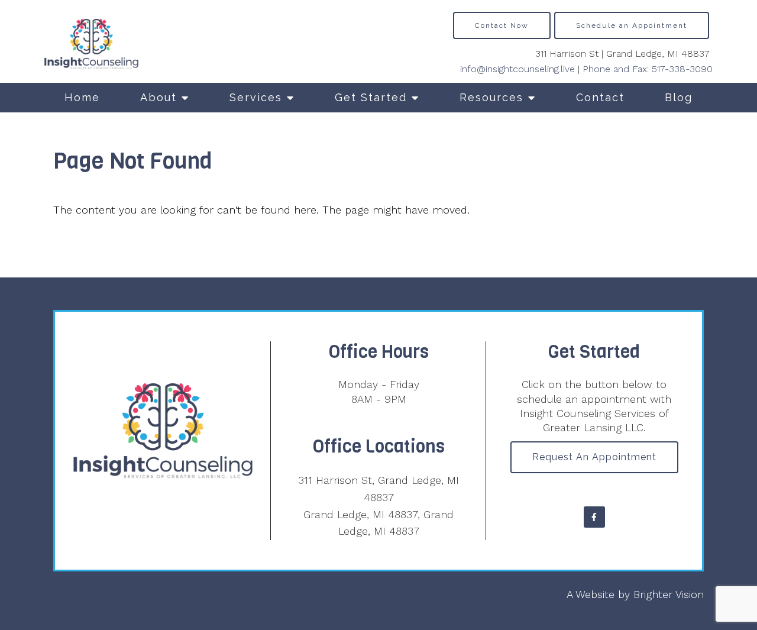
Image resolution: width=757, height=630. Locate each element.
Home (82, 97)
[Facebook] (594, 517)
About (158, 97)
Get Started (371, 97)
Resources (491, 97)
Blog (679, 97)
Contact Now (502, 25)
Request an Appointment (594, 457)
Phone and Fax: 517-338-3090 (648, 69)
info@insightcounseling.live (517, 69)
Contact (600, 97)
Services (255, 97)
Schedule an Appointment (631, 25)
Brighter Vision (668, 594)
